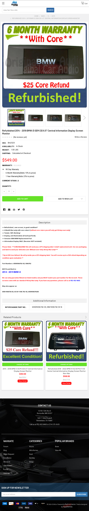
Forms (5, 469)
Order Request (8, 454)
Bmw (31, 462)
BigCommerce (70, 504)
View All (58, 450)
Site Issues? (7, 466)
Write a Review (81, 137)
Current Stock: (10, 180)
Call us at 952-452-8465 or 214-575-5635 (45, 424)
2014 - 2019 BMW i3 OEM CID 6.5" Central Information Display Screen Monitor (23, 370)
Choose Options (23, 364)
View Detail (23, 381)
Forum (5, 446)
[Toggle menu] (3, 3)
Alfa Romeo (33, 450)
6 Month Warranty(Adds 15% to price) (21, 173)
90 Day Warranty (12, 169)
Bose (57, 446)
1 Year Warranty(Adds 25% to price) (20, 176)
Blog (5, 450)
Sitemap (6, 473)
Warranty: (11, 165)
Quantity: (7, 186)
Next (84, 117)
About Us (6, 462)
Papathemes (67, 507)
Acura (31, 446)
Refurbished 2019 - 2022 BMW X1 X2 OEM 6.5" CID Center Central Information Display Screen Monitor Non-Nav (66, 371)
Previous (4, 117)
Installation (7, 458)
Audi (31, 454)
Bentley (32, 458)
